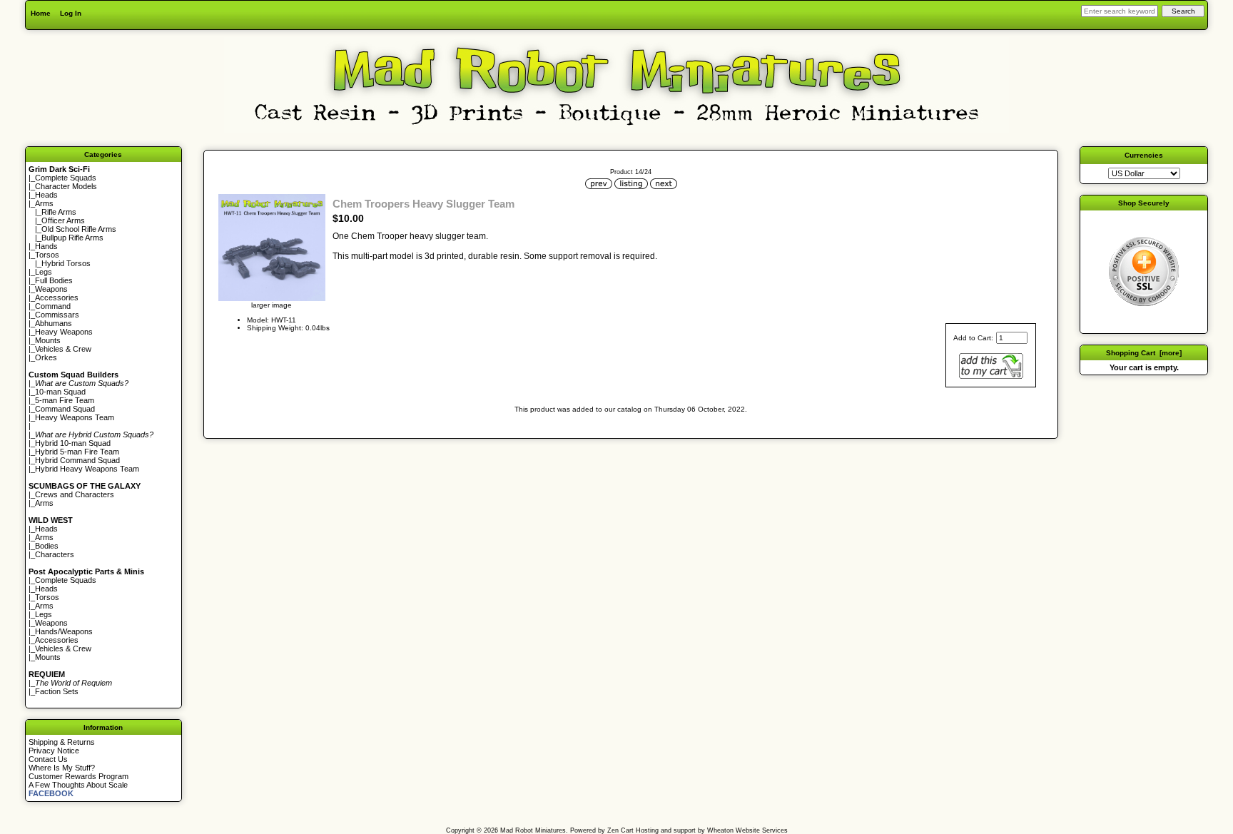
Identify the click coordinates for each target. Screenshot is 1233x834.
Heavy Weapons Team (74, 417)
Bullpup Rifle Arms (72, 237)
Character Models (66, 186)
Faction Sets (56, 691)
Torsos (47, 254)
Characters (54, 554)
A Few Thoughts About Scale (78, 784)
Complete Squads (65, 177)
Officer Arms (63, 220)
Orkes (46, 357)
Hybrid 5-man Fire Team (77, 451)
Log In (70, 13)
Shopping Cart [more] (1144, 353)
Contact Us (48, 759)
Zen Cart (620, 830)
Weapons (51, 289)
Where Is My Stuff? (62, 767)
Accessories (56, 297)
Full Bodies (54, 280)
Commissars (57, 314)
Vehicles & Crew (63, 349)
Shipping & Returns (62, 742)
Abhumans (53, 323)
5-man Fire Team (64, 400)
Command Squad (65, 409)
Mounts (48, 340)
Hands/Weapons (64, 631)
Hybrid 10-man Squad (73, 443)
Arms (44, 503)
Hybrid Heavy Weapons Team (87, 468)
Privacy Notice (54, 750)
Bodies (47, 545)
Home (41, 13)
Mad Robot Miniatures (533, 830)
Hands (46, 246)
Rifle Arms (58, 212)
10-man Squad (60, 391)
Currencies (1144, 155)
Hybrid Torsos (66, 263)
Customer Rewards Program (78, 776)
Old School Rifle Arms (78, 229)
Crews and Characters (74, 494)
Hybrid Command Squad (77, 460)
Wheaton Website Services (747, 830)
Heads (46, 194)
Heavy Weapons (64, 331)
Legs (43, 272)
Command (53, 306)
